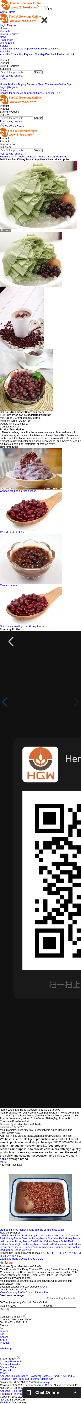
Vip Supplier (27, 48)
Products (5, 31)
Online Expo (7, 42)
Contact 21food (50, 1376)
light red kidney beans (28, 1244)
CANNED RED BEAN (12, 532)
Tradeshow (6, 39)
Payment (29, 54)
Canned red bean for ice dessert (18, 491)
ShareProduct (4, 1341)
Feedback (50, 54)
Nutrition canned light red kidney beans (22, 626)
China (3, 12)
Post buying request (11, 75)
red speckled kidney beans (15, 1241)
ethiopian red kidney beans (55, 1247)
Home (3, 28)
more (3, 1161)
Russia (11, 12)
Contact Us (17, 54)
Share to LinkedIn (10, 1364)
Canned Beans (58, 156)
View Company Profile (12, 1292)
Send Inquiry (19, 1402)
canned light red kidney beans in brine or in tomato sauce (32, 1229)
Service (4, 45)
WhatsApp (6, 1348)
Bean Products (38, 156)
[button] (5, 702)
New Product (68, 1376)
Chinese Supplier (44, 48)
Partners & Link (65, 54)
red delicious (7, 1235)
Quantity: (5, 1305)
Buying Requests (9, 34)
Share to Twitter (8, 1367)
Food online (7, 156)
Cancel (4, 78)
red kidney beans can (56, 1235)
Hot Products (20, 1379)
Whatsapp (45, 1382)
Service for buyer (9, 48)
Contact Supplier (9, 426)
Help (57, 48)
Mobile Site (47, 1379)
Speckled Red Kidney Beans (64, 1238)
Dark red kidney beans (34, 1238)
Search (38, 72)
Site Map (40, 54)
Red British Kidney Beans (45, 1241)
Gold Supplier (20, 1376)
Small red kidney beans (55, 1244)
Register (12, 25)
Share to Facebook (10, 1361)
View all (26, 1250)
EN (7, 126)
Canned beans (8, 585)
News (3, 37)
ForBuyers (4, 1330)
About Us (5, 51)
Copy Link (5, 1370)
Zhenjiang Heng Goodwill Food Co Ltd (21, 1258)
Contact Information (37, 1292)
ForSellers (4, 1335)
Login (3, 25)
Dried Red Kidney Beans (29, 1235)
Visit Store (5, 1402)
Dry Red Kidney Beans (27, 1247)
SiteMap (34, 1379)
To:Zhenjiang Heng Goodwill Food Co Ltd (23, 1302)
